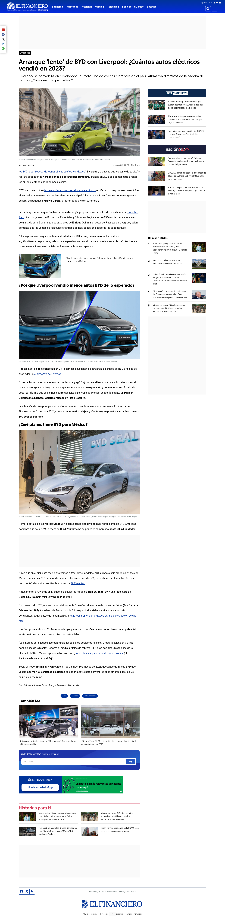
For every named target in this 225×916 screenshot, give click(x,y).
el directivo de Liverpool (48, 374)
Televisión (113, 6)
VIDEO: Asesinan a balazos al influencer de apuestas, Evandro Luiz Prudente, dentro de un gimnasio (187, 176)
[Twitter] (212, 3)
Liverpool (75, 696)
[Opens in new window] (156, 105)
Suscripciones (117, 914)
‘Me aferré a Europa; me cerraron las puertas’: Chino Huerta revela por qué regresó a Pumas (185, 120)
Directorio (104, 914)
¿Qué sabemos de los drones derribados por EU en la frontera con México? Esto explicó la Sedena (58, 831)
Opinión (99, 6)
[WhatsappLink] (71, 784)
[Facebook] (209, 3)
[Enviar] (130, 761)
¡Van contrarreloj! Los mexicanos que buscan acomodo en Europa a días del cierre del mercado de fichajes (185, 105)
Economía (58, 6)
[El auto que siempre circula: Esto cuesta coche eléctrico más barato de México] (40, 266)
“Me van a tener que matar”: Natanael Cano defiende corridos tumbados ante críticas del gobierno (186, 161)
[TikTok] (220, 3)
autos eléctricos (90, 696)
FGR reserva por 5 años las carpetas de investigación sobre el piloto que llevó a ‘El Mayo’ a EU (186, 191)
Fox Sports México (133, 6)
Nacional (87, 6)
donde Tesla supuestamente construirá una (99, 653)
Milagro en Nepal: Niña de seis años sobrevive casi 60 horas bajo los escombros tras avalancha (117, 816)
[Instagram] (215, 3)
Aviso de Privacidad (134, 914)
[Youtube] (217, 3)
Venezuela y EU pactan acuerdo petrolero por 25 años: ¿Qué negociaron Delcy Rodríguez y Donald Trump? (58, 816)
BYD (64, 696)
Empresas (25, 53)
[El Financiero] (27, 6)
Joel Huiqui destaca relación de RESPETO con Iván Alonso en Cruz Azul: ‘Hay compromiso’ (186, 134)
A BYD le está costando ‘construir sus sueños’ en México (52, 171)
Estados (151, 6)
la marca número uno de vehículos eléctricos (70, 190)
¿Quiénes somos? (90, 914)
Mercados (72, 6)
